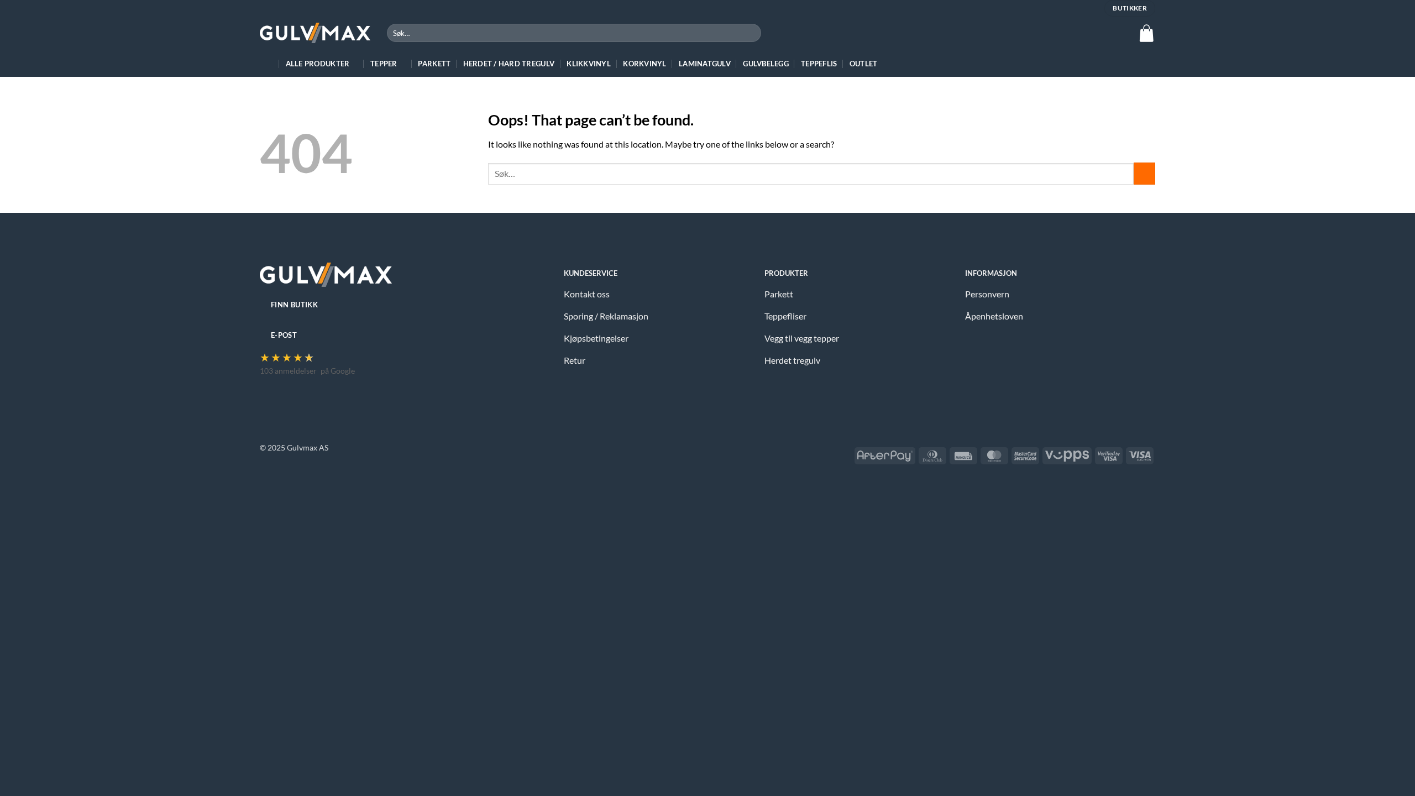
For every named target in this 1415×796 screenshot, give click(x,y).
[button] (1146, 33)
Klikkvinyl (589, 63)
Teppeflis (819, 63)
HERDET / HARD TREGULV (508, 63)
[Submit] (751, 33)
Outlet (864, 63)
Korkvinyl (644, 63)
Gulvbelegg (766, 63)
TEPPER (383, 63)
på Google (338, 370)
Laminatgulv (705, 63)
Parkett (434, 63)
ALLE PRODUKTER (318, 63)
